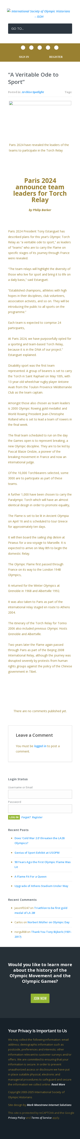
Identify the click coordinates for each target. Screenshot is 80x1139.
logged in (40, 746)
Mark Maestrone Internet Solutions (49, 1105)
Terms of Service (41, 1118)
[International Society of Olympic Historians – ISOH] (40, 17)
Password (14, 802)
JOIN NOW (40, 998)
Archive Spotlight (33, 92)
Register (37, 817)
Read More (58, 1084)
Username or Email (20, 787)
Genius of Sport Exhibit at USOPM (37, 853)
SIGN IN (24, 57)
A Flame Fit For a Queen (31, 876)
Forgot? (26, 817)
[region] (40, 127)
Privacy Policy (16, 1118)
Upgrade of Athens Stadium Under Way (41, 886)
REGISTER (56, 57)
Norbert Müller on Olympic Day (49, 922)
